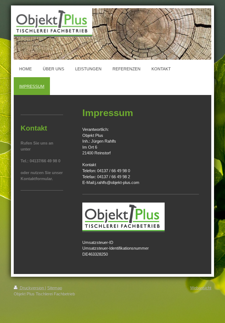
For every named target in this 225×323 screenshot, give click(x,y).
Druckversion (32, 287)
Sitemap (54, 287)
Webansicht (200, 287)
